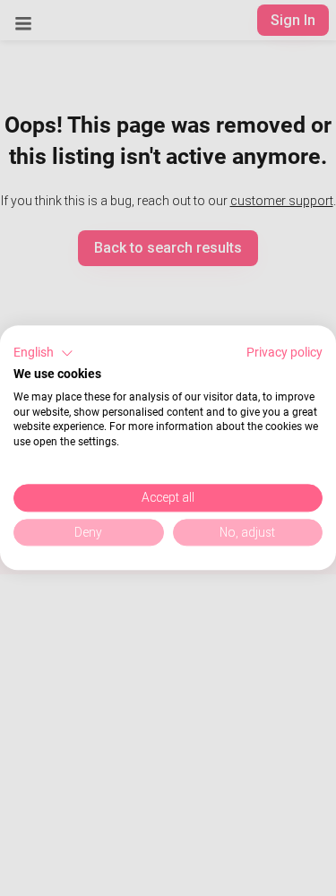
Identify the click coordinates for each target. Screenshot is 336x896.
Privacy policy (284, 352)
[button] (43, 353)
